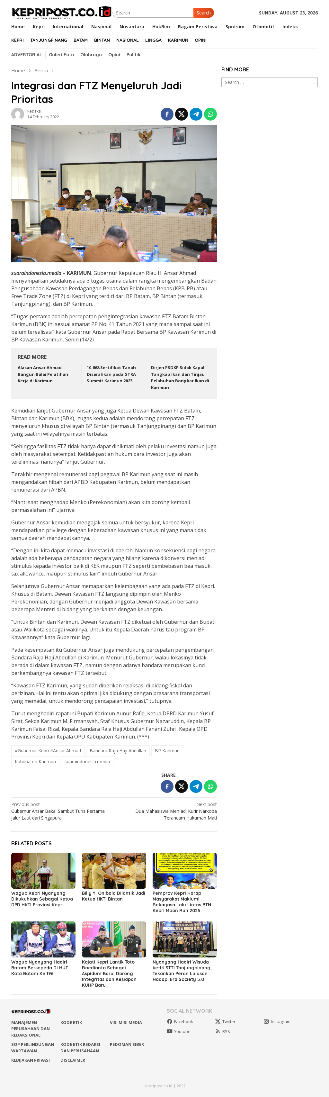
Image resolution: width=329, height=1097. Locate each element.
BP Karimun (167, 751)
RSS (226, 1031)
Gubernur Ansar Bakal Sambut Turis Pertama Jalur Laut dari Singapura (58, 811)
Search (204, 13)
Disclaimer (72, 1060)
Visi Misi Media (126, 1022)
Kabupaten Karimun (35, 761)
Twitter (229, 1021)
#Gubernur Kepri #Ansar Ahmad (48, 751)
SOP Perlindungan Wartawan (32, 1047)
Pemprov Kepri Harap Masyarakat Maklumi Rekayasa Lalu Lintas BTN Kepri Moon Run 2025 (182, 901)
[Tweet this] (181, 114)
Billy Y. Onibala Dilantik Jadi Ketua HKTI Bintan (113, 896)
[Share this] (167, 114)
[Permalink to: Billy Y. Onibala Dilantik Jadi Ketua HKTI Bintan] (114, 871)
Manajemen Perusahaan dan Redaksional (30, 1029)
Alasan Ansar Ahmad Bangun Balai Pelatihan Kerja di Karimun (43, 374)
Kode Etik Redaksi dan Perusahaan (80, 1047)
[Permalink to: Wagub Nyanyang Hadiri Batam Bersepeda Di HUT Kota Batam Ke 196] (43, 939)
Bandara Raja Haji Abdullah (118, 751)
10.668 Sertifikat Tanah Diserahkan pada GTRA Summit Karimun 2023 (111, 374)
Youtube (182, 1031)
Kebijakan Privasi (30, 1060)
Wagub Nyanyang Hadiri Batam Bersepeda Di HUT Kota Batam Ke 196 (39, 967)
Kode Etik (71, 1022)
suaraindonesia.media (87, 761)
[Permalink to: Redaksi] (17, 113)
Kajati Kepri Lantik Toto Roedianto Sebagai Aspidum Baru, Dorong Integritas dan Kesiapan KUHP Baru (109, 973)
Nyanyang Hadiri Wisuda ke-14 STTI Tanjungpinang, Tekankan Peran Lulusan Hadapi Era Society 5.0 (182, 970)
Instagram (280, 1021)
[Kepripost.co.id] (61, 12)
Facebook (183, 1021)
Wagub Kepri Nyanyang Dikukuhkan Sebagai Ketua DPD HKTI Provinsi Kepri (42, 899)
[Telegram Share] (196, 114)
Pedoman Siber (127, 1044)
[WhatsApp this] (210, 114)
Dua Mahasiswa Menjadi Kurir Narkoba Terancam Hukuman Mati (176, 811)
